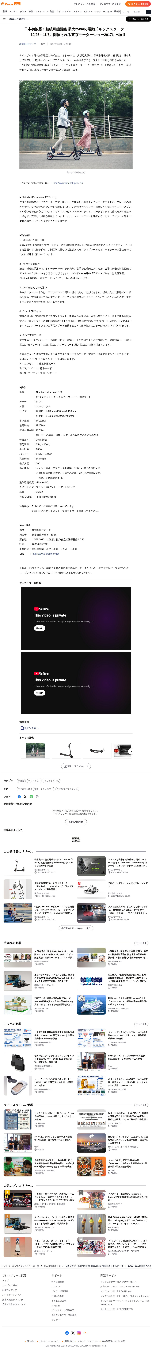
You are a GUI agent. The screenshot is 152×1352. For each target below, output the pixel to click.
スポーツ (77, 11)
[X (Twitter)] (25, 796)
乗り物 (117, 11)
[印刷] (37, 796)
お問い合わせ (76, 821)
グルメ (23, 11)
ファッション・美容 (44, 11)
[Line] (31, 796)
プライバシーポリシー (87, 1341)
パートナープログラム (50, 1341)
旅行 (31, 11)
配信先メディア (9, 1290)
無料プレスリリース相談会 (64, 1315)
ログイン (56, 1286)
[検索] (148, 12)
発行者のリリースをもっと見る (76, 928)
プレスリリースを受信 (110, 4)
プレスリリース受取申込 (63, 1310)
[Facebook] (19, 796)
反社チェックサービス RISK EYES (116, 1309)
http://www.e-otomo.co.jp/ (46, 554)
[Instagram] (79, 1333)
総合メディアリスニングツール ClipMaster (120, 1286)
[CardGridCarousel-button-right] (131, 751)
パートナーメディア (11, 1295)
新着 (5, 11)
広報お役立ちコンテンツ (13, 1304)
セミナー (56, 1320)
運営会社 (31, 1341)
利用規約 (69, 1341)
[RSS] (85, 1333)
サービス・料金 (9, 1285)
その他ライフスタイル (67, 789)
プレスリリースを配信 (84, 4)
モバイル (107, 11)
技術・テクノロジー (43, 789)
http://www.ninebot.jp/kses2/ (68, 183)
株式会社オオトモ (27, 44)
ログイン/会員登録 (139, 4)
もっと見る (141, 943)
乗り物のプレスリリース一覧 (25, 1266)
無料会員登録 (58, 1282)
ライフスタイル (63, 11)
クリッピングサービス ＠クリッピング (118, 1282)
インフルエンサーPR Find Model (115, 1291)
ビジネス (88, 11)
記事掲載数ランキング (12, 1299)
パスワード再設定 (60, 1291)
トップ (4, 1266)
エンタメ (14, 11)
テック (98, 11)
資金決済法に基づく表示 (113, 1341)
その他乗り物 (24, 789)
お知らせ (56, 1305)
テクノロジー (34, 781)
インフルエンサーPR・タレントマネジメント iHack (124, 1296)
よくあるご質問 (59, 1301)
